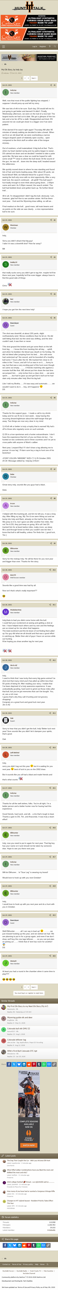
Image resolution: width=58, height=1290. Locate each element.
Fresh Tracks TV (35, 1271)
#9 (55, 543)
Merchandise (48, 1271)
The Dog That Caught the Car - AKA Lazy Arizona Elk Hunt (28, 1161)
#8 (55, 498)
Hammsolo (11, 1009)
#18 (54, 886)
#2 (55, 220)
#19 (54, 915)
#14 (54, 748)
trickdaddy (51, 1230)
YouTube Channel (29, 1273)
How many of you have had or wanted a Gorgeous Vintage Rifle (31, 1191)
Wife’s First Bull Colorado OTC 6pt (22, 1051)
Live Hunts (10, 1166)
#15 (54, 788)
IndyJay (6, 73)
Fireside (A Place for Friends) (17, 1187)
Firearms (10, 1178)
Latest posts (10, 1156)
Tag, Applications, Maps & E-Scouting (30, 1042)
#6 (55, 398)
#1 (55, 85)
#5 (55, 318)
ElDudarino (11, 1054)
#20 (54, 956)
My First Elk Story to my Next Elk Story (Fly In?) (27, 1006)
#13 (54, 713)
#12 (54, 660)
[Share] (51, 85)
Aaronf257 (11, 1031)
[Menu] (3, 46)
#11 (54, 605)
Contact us (6, 1264)
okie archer (11, 1042)
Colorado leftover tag (16, 1040)
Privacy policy (28, 1264)
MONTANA (11, 1208)
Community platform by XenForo (24, 1277)
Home (42, 1264)
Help (36, 1264)
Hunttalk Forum (8, 1271)
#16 (54, 828)
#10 (54, 570)
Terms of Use (16, 1264)
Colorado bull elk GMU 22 (18, 1029)
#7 (55, 469)
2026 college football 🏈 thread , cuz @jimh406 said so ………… (30, 1182)
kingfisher (10, 1020)
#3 (55, 257)
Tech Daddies (28, 1281)
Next (33, 78)
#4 (55, 294)
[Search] (54, 46)
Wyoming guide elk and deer (20, 1018)
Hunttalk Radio (22, 1271)
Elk (17, 1009)
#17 (54, 857)
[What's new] (49, 46)
